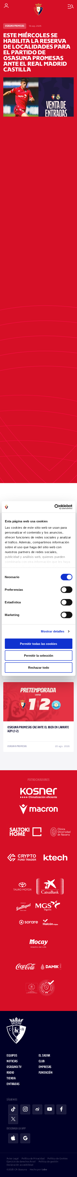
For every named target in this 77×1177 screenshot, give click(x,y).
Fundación (46, 1072)
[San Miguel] (23, 907)
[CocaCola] (26, 966)
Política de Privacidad (33, 1158)
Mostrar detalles (52, 631)
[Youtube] (49, 1109)
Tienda (11, 1078)
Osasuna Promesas (14, 26)
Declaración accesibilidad (20, 1164)
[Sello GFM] (38, 988)
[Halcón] (50, 922)
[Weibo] (37, 1109)
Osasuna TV (14, 1067)
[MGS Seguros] (48, 907)
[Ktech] (55, 857)
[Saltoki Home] (25, 832)
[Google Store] (25, 1138)
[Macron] (38, 809)
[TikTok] (13, 1109)
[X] (13, 1119)
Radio (10, 1072)
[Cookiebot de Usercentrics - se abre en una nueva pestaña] (54, 507)
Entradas (13, 1084)
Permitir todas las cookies (38, 643)
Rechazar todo (38, 667)
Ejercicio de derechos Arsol (21, 1161)
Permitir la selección (38, 655)
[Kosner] (38, 793)
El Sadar (44, 1055)
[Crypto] (21, 857)
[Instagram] (25, 1109)
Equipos (12, 1055)
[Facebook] (61, 1109)
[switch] (66, 589)
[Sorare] (28, 922)
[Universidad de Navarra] (60, 831)
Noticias (12, 1061)
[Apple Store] (13, 1138)
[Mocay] (38, 942)
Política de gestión (48, 1161)
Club (42, 1061)
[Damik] (51, 966)
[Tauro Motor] (22, 886)
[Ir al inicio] (38, 1031)
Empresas (45, 1067)
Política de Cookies (57, 1158)
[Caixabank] (50, 886)
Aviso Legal (12, 1158)
